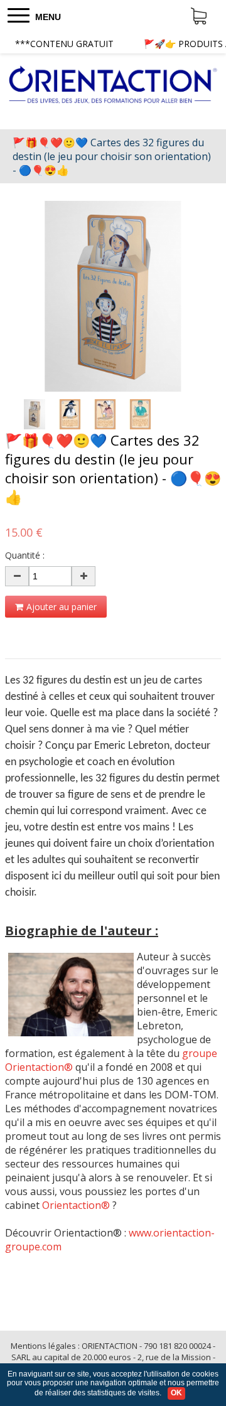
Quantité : (25, 555)
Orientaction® (76, 1205)
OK (176, 1392)
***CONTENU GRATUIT (64, 44)
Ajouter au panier (61, 607)
